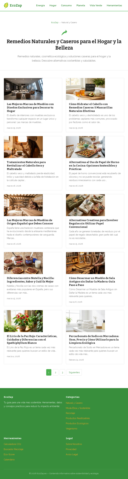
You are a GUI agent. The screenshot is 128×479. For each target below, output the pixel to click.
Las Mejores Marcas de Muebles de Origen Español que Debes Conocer (30, 222)
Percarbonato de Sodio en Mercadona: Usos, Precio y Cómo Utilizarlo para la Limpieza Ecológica (94, 340)
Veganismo (71, 428)
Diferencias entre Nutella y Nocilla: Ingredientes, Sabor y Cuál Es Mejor (30, 280)
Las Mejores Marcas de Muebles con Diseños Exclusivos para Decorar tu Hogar (30, 107)
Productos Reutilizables (78, 418)
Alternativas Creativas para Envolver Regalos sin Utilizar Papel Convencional (93, 224)
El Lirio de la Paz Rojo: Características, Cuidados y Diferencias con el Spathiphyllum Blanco (32, 340)
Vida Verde (96, 5)
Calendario (9, 459)
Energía (40, 5)
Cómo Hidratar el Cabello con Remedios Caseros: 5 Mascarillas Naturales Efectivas (91, 107)
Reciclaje (70, 413)
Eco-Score (9, 454)
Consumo (66, 5)
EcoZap (54, 22)
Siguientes (74, 372)
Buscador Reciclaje (13, 449)
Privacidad (71, 449)
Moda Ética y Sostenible (78, 408)
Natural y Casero (74, 403)
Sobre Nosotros (74, 444)
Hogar (52, 5)
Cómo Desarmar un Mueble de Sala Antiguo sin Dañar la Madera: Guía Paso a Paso (92, 282)
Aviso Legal (72, 454)
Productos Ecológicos (77, 423)
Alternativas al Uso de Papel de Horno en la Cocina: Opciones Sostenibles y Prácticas (94, 166)
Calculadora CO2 (12, 444)
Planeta (80, 5)
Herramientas (114, 5)
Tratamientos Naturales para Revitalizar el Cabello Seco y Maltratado (26, 166)
